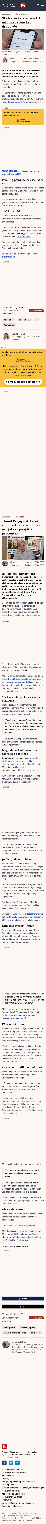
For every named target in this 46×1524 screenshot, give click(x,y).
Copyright (6, 1478)
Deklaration (9, 320)
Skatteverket (9, 325)
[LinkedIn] (17, 1463)
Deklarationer (24, 320)
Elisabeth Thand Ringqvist (15, 1333)
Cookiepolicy (8, 1485)
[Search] (38, 5)
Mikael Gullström (19, 1342)
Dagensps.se (7, 14)
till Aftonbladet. (24, 236)
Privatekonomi (22, 14)
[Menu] (42, 5)
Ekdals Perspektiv (27, 1328)
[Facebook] (4, 1463)
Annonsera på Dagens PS (13, 1494)
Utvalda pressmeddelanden (14, 1472)
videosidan (15, 595)
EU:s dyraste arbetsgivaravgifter (28, 914)
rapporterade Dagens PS (13, 102)
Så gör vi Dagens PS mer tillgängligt (18, 1503)
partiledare (35, 1333)
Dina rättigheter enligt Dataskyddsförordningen (23, 1488)
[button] (23, 1298)
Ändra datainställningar (12, 1506)
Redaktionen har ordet (12, 1497)
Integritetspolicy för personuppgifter (18, 1481)
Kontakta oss (8, 1475)
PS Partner (7, 1500)
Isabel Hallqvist (18, 334)
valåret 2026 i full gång (17, 1234)
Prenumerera (36, 311)
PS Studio (20, 517)
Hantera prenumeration (12, 1469)
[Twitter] (11, 1463)
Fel (37, 320)
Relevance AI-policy (11, 1491)
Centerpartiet (9, 1328)
